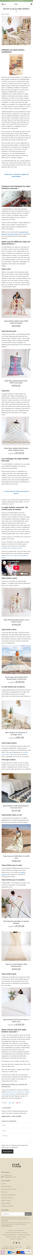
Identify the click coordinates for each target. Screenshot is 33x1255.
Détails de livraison (6, 1200)
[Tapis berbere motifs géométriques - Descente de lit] (16, 793)
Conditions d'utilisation (7, 1197)
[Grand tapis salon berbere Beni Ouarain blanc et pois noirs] (16, 665)
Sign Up (28, 1214)
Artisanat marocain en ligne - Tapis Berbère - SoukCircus (13, 1247)
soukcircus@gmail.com (6, 1225)
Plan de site (4, 1192)
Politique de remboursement (8, 1194)
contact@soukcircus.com (9, 1177)
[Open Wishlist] (2, 1252)
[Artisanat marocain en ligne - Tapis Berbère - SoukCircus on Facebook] (14, 1243)
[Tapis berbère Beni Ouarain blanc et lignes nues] (16, 1026)
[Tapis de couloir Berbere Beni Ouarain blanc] (16, 971)
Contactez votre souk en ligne (8, 1189)
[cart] (31, 4)
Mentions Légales (5, 1203)
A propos (3, 1183)
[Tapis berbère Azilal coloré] (16, 309)
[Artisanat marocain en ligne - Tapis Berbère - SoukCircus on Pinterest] (16, 1243)
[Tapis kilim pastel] (16, 368)
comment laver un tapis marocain (12, 548)
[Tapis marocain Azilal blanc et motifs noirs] (16, 843)
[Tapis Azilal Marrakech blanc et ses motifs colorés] (16, 626)
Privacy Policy (4, 1220)
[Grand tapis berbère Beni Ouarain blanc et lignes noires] (16, 436)
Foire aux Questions (6, 1186)
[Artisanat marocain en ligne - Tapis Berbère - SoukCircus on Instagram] (19, 1243)
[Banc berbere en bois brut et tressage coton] (16, 740)
